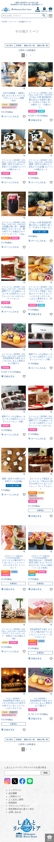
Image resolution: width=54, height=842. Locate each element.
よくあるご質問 (16, 799)
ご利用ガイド (15, 796)
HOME (4, 22)
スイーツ (12, 22)
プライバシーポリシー (19, 806)
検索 (44, 15)
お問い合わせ (15, 812)
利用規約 (13, 803)
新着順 (18, 45)
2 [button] (26, 55)
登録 (45, 773)
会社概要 (13, 793)
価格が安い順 (29, 45)
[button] (30, 55)
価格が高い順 (42, 45)
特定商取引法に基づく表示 (21, 809)
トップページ (15, 790)
